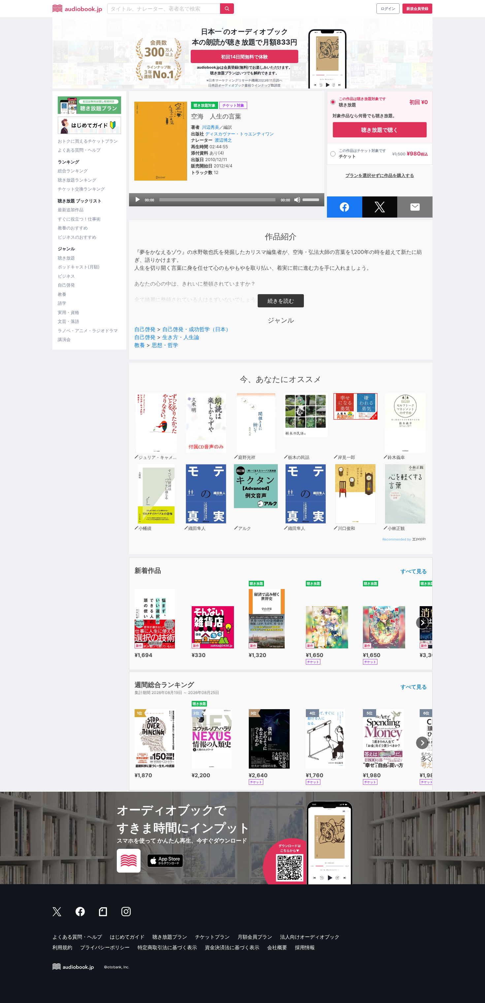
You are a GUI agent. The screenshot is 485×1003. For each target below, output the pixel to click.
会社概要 (277, 947)
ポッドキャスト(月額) (79, 266)
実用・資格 (68, 312)
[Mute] (297, 199)
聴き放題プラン (169, 937)
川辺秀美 (210, 127)
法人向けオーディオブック (310, 937)
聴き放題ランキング (77, 180)
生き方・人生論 (180, 337)
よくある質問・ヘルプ (79, 150)
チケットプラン (212, 937)
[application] (226, 199)
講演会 (64, 339)
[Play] (137, 199)
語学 (62, 303)
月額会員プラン (255, 937)
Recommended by (396, 539)
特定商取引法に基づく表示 (167, 947)
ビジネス (66, 276)
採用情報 (305, 947)
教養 (62, 294)
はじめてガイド (127, 937)
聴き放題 (66, 257)
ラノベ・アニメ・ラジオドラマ (88, 330)
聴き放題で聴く (379, 129)
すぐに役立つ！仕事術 (79, 219)
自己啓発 (66, 285)
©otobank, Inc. (116, 967)
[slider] (312, 199)
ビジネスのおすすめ (77, 237)
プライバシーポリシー (105, 947)
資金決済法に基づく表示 (232, 947)
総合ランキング (73, 170)
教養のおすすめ (73, 227)
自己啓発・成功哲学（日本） (196, 329)
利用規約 (62, 947)
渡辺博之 (223, 140)
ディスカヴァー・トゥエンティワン (239, 133)
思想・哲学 (165, 345)
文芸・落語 (68, 321)
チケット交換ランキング (81, 188)
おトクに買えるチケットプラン (88, 141)
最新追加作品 (70, 209)
